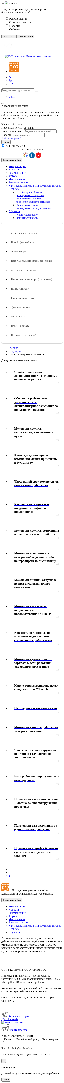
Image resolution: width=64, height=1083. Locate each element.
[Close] (2, 3)
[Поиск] (36, 91)
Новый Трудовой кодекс (24, 242)
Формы (13, 175)
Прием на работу (20, 326)
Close (6, 1079)
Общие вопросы (19, 251)
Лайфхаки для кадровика (24, 233)
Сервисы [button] (14, 188)
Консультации (17, 166)
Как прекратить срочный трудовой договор (35, 185)
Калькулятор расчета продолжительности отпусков (33, 200)
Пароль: (6, 134)
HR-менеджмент (20, 288)
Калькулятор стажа (28, 205)
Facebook (32, 155)
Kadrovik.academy (27, 214)
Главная (13, 347)
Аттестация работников (23, 270)
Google (25, 155)
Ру (10, 77)
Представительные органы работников (31, 260)
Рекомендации (17, 172)
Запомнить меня (15, 145)
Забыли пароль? (11, 138)
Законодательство (19, 182)
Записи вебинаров (27, 217)
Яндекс (38, 155)
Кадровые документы (22, 298)
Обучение (14, 932)
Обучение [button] (14, 211)
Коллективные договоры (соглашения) (31, 279)
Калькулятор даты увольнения (34, 208)
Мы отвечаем (17, 179)
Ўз (10, 80)
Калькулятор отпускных (30, 195)
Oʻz (11, 83)
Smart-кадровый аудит (29, 192)
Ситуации (15, 351)
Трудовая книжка (20, 307)
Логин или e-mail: (12, 131)
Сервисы (14, 928)
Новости (14, 169)
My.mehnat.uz (18, 316)
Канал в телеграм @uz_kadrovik (15, 1018)
